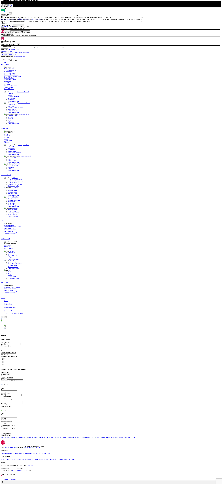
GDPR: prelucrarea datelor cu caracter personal (30, 459)
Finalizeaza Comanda (19, 56)
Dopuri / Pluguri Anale (10, 85)
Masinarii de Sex (12, 99)
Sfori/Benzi (7, 246)
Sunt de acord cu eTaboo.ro (18, 470)
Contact (3, 453)
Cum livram (11, 453)
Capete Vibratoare (9, 89)
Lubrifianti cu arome (13, 182)
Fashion (10, 275)
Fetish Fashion (18, 164)
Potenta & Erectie (12, 190)
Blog (6, 453)
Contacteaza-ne (40, 19)
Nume (2, 344)
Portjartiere (7, 135)
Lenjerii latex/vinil (13, 165)
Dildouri (10, 95)
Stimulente (15, 187)
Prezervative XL (8, 231)
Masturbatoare (11, 104)
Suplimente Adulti (13, 198)
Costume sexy (11, 146)
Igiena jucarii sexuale (10, 288)
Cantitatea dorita (5, 426)
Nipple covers (8, 140)
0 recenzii (10, 5)
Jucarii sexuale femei (23, 92)
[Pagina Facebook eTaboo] (2, 472)
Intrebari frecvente (25, 453)
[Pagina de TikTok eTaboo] (9, 472)
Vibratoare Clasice (9, 68)
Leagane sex (7, 245)
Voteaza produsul (5, 342)
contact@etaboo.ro (10, 447)
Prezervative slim (9, 228)
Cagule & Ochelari (13, 256)
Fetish (10, 270)
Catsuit (9, 168)
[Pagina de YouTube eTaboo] (7, 472)
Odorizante (15, 208)
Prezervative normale (10, 229)
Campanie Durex (41, 453)
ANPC (48, 453)
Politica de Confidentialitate (19, 470)
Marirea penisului (12, 192)
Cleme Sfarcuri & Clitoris (15, 263)
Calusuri (10, 257)
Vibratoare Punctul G (10, 70)
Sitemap (17, 453)
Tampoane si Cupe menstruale (12, 287)
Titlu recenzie (4, 346)
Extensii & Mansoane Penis (15, 107)
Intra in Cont (15, 19)
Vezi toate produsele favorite (21, 52)
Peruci (9, 273)
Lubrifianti (15, 178)
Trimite (3, 406)
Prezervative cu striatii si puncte (12, 226)
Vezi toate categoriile (13, 101)
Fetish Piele (11, 167)
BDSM (12, 260)
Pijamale (6, 142)
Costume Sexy (12, 157)
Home (6, 301)
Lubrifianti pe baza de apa (15, 179)
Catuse (9, 120)
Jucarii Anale (11, 98)
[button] (2, 16)
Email (3, 388)
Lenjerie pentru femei (23, 145)
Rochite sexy (11, 148)
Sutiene (6, 139)
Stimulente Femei (12, 193)
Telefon (3, 398)
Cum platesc (71, 459)
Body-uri (6, 137)
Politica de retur (63, 459)
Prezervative (11, 118)
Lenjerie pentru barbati (24, 156)
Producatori (33, 453)
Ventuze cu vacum (13, 267)
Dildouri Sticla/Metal (10, 79)
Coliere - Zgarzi (8, 248)
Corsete (6, 134)
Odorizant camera (12, 209)
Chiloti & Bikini (12, 160)
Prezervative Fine (9, 225)
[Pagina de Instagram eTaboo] (4, 472)
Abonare (20, 468)
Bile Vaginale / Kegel (13, 96)
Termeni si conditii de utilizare (9, 459)
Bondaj (12, 251)
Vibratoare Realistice (10, 73)
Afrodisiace (15, 197)
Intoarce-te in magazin (7, 52)
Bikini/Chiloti (11, 149)
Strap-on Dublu (8, 87)
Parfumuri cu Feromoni (14, 200)
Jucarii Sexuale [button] (5, 64)
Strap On (10, 117)
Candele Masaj (12, 205)
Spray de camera (12, 214)
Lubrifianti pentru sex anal (15, 184)
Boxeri (9, 159)
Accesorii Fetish (12, 276)
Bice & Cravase (12, 262)
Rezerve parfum (12, 211)
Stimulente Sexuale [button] (6, 175)
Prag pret (3, 423)
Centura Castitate (12, 265)
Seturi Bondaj (11, 252)
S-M (2, 11)
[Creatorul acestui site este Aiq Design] (4, 476)
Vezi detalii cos (5, 19)
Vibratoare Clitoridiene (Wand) (12, 76)
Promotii (3, 298)
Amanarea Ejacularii (13, 189)
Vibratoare (10, 93)
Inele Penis (11, 106)
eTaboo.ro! (30, 465)
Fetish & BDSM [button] (5, 239)
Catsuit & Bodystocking (14, 152)
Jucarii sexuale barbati (24, 103)
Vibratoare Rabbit (9, 71)
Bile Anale (7, 84)
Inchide (14, 352)
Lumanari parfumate (13, 212)
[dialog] (111, 395)
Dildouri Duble (8, 81)
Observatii (3, 403)
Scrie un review (5, 374)
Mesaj (2, 432)
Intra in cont (4, 49)
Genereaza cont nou (6, 51)
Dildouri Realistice (9, 78)
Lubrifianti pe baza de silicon (16, 181)
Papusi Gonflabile (12, 109)
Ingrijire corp (11, 201)
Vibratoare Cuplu (12, 115)
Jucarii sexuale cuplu (23, 114)
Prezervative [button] (4, 220)
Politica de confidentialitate (51, 459)
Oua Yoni (6, 82)
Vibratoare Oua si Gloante (11, 75)
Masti (9, 271)
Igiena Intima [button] (4, 282)
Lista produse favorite (27, 19)
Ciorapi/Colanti (12, 151)
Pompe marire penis (13, 110)
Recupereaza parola (13, 49)
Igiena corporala (8, 290)
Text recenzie (4, 351)
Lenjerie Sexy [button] (4, 128)
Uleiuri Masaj (11, 203)
